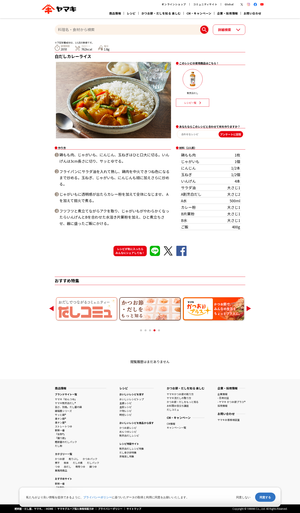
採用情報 (222, 405)
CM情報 (171, 423)
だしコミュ (173, 409)
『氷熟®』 (60, 434)
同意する (265, 497)
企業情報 (222, 394)
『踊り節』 (61, 438)
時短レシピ (125, 414)
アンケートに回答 (230, 134)
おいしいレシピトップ (131, 399)
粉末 (66, 462)
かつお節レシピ (128, 427)
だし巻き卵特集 (128, 452)
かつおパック (90, 458)
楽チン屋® (60, 422)
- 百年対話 (223, 398)
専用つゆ (80, 466)
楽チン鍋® (60, 418)
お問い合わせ (252, 13)
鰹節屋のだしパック (66, 442)
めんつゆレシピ (128, 431)
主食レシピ (125, 403)
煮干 (57, 462)
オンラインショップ (174, 4)
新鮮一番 (60, 430)
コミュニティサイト (205, 4)
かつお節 (60, 458)
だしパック (93, 462)
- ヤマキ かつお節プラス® (231, 401)
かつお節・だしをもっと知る (183, 401)
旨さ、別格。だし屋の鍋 (68, 407)
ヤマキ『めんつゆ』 (66, 399)
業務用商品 (61, 470)
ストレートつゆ (63, 426)
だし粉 (58, 445)
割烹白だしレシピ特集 (131, 448)
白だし (67, 466)
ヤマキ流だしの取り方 (179, 398)
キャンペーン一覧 (176, 427)
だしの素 (78, 462)
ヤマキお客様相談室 (229, 419)
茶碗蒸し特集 (126, 456)
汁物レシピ (125, 410)
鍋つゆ (93, 466)
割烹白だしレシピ (129, 435)
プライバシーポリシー (97, 497)
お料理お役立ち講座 (178, 405)
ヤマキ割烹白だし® (65, 403)
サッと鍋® (60, 414)
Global (229, 4)
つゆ (57, 466)
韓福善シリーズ (63, 410)
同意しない (243, 497)
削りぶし (74, 458)
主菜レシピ (125, 407)
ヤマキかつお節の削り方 (180, 394)
